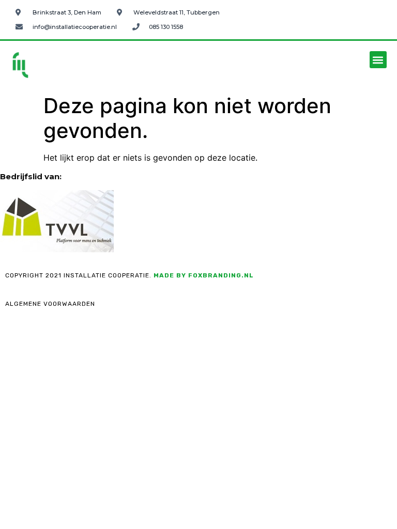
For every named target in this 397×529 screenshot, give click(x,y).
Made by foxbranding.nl (204, 275)
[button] (378, 59)
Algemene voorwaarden (50, 303)
